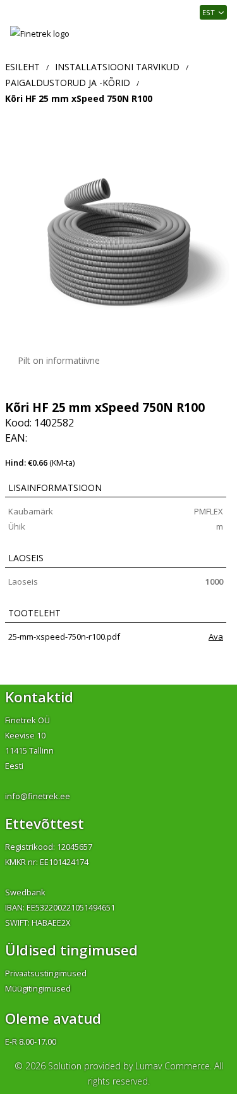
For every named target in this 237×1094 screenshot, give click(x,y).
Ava (216, 636)
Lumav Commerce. (173, 1066)
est (208, 12)
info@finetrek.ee (37, 796)
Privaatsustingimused (46, 973)
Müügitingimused (38, 988)
